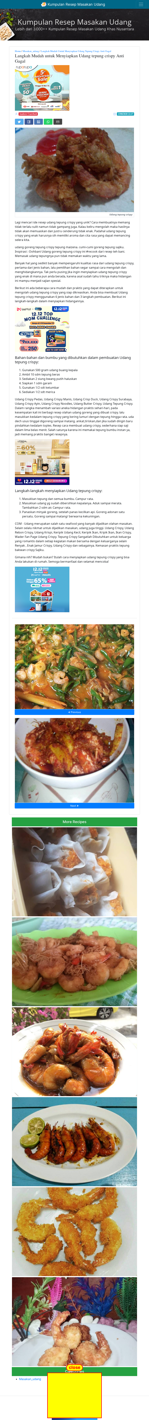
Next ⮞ (74, 805)
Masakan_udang (31, 51)
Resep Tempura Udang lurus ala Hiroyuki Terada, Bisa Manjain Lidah (74, 1230)
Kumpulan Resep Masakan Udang (76, 4)
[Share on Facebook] (29, 122)
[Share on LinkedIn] (38, 122)
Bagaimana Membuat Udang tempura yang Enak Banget (74, 1320)
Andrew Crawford (28, 113)
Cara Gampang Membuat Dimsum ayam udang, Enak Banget (74, 870)
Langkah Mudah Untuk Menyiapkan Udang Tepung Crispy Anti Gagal (76, 51)
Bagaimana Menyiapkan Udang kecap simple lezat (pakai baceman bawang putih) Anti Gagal (73, 960)
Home (18, 51)
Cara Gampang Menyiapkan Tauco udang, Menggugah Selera (74, 665)
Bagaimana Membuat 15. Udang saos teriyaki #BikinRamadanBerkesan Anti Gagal (74, 1050)
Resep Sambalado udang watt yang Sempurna (74, 759)
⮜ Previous (74, 712)
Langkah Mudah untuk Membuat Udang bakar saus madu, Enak (74, 1140)
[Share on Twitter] (19, 122)
